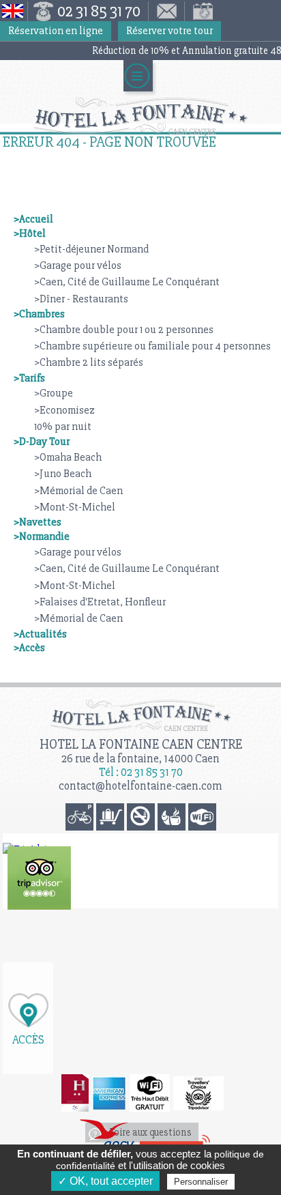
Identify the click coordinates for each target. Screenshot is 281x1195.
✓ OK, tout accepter (105, 1181)
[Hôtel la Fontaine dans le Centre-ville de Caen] (140, 115)
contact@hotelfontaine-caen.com (140, 786)
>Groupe (53, 393)
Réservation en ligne (55, 31)
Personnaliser (201, 1182)
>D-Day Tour (42, 441)
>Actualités (40, 634)
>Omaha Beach (68, 457)
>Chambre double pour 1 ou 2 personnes (123, 329)
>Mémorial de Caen (78, 491)
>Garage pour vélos (77, 265)
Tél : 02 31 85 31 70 (141, 772)
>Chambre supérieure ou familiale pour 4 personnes (152, 346)
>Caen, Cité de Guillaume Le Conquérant (127, 282)
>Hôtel (30, 233)
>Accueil (33, 219)
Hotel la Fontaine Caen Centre (141, 744)
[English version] (14, 11)
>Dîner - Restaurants (81, 299)
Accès (28, 1039)
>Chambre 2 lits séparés (88, 362)
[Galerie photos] (200, 11)
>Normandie (42, 536)
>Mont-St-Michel (74, 507)
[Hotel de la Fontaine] (39, 878)
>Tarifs (29, 378)
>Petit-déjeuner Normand (91, 249)
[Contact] (167, 11)
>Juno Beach (62, 473)
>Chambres (39, 314)
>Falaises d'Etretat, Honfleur (100, 602)
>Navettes (37, 522)
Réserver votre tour (169, 31)
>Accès (29, 647)
